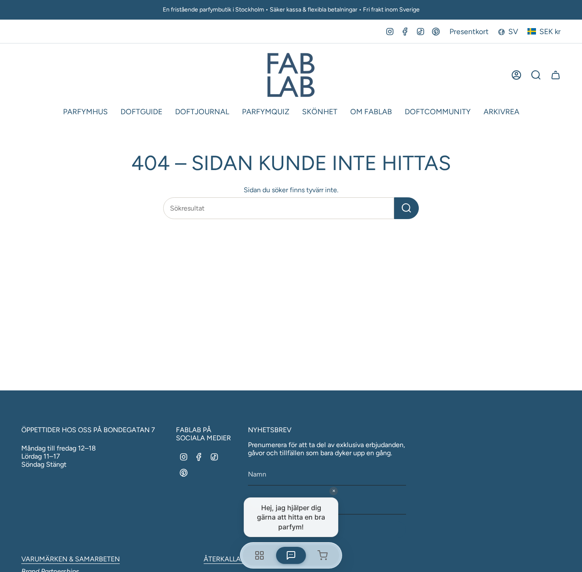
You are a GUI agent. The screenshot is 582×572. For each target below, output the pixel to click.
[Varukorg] (555, 75)
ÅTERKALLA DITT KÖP (237, 559)
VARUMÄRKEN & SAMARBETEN (70, 559)
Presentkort (469, 31)
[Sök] (406, 208)
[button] (85, 112)
